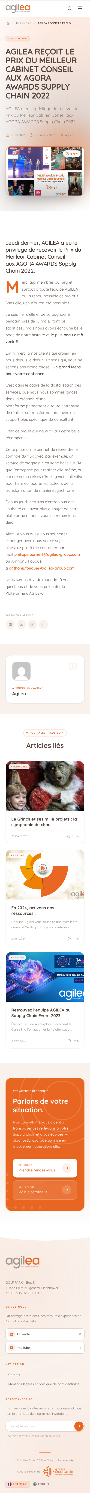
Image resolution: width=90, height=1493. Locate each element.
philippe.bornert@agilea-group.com (47, 554)
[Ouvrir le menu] (79, 8)
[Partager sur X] (21, 624)
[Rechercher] (69, 8)
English (44, 1484)
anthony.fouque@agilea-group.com (42, 568)
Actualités (19, 38)
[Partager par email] (32, 624)
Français (20, 1484)
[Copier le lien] (43, 624)
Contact (14, 1375)
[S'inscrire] (79, 1426)
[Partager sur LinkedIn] (10, 624)
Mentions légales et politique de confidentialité (43, 1384)
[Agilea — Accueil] (18, 8)
